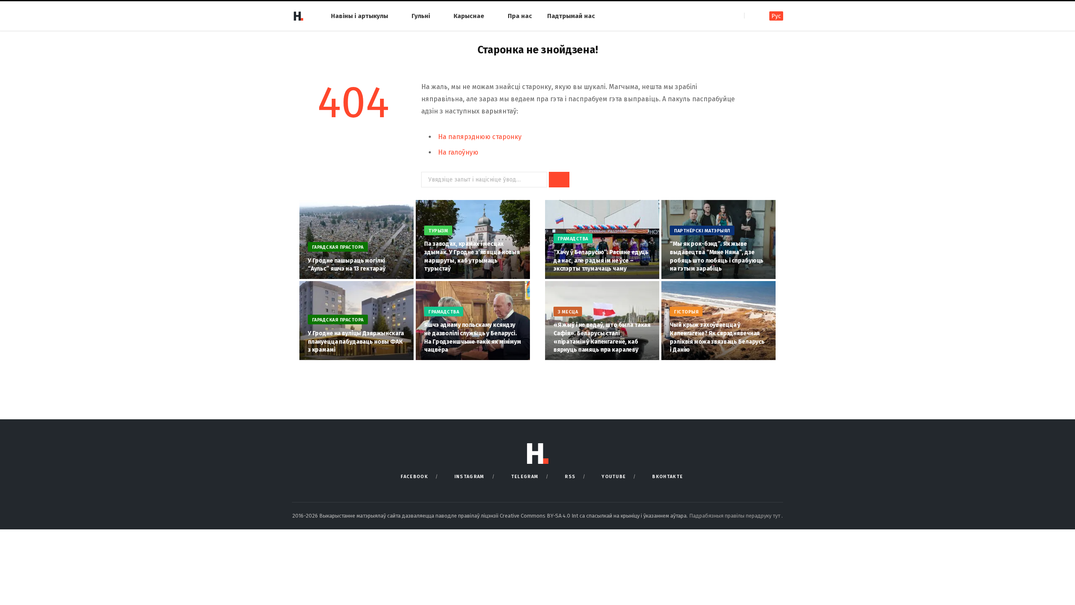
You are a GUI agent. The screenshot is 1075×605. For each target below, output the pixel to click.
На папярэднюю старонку (480, 137)
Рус (776, 16)
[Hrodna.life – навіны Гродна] (298, 16)
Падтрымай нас (571, 16)
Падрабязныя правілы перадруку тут (735, 516)
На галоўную (458, 152)
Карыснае (469, 16)
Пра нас (520, 16)
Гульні (421, 16)
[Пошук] (751, 16)
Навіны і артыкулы (359, 16)
